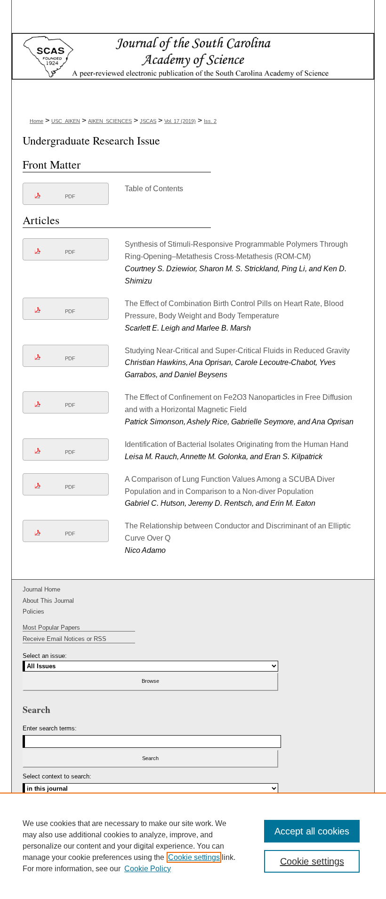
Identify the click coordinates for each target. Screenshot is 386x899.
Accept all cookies (311, 831)
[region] (193, 846)
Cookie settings (194, 857)
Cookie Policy (147, 869)
